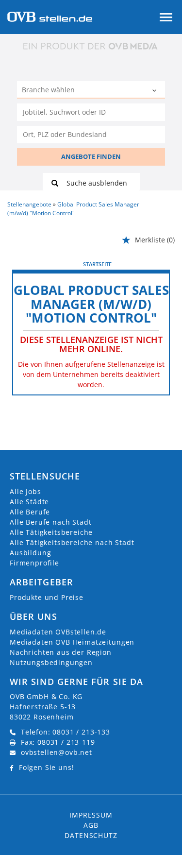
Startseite (97, 264)
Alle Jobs (25, 491)
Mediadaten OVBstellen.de (58, 631)
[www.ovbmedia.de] (91, 46)
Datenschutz (91, 835)
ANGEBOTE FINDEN (91, 156)
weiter (159, 263)
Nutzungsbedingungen (51, 662)
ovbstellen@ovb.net (56, 752)
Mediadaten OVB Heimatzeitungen (72, 642)
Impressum (91, 815)
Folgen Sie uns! (46, 767)
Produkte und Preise (46, 597)
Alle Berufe (30, 511)
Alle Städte (29, 501)
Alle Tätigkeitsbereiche (51, 532)
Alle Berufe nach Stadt (50, 522)
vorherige (29, 263)
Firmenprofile (34, 562)
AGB (91, 825)
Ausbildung (30, 552)
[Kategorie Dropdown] (155, 91)
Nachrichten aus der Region (61, 652)
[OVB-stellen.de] (49, 15)
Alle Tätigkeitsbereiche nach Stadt (72, 542)
